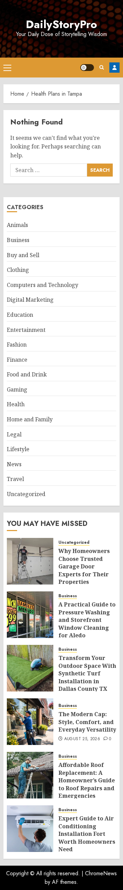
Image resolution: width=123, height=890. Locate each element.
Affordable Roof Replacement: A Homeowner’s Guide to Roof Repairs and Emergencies (86, 780)
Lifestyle (18, 449)
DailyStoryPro (61, 24)
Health (16, 404)
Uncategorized (26, 494)
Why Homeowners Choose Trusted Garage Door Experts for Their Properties (84, 566)
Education (20, 314)
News (14, 464)
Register (114, 67)
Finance (17, 359)
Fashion (17, 344)
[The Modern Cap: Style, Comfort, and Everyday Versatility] (30, 721)
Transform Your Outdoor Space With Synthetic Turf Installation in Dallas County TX (87, 673)
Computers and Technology (42, 285)
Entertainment (26, 330)
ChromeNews (101, 873)
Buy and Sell (23, 255)
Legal (14, 434)
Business (18, 240)
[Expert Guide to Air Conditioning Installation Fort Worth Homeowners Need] (30, 828)
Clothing (18, 270)
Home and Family (30, 419)
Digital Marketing (30, 299)
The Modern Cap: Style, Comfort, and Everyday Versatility (87, 721)
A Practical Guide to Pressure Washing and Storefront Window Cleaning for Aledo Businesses (86, 624)
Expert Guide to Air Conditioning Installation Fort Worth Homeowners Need (86, 834)
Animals (17, 225)
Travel (15, 479)
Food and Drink (27, 374)
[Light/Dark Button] (87, 67)
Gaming (17, 389)
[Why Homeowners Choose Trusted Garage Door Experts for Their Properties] (30, 561)
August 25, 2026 (82, 739)
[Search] (101, 67)
